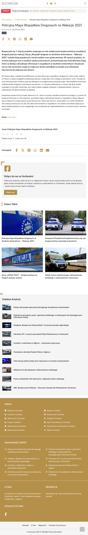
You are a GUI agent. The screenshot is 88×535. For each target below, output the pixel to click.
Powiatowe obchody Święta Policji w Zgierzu (32, 352)
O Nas (33, 525)
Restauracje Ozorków (16, 430)
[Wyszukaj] (55, 4)
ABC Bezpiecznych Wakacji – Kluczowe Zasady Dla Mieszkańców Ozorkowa (45, 388)
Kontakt (49, 496)
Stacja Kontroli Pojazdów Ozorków (61, 426)
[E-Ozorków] (9, 3)
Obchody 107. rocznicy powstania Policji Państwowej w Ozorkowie (41, 334)
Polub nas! (10, 192)
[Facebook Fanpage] (47, 3)
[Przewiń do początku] (82, 529)
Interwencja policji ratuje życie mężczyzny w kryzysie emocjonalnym (41, 361)
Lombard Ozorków (14, 414)
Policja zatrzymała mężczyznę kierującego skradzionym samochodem (41, 307)
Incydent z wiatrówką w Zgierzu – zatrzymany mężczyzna (37, 343)
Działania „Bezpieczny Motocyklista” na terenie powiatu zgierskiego (41, 325)
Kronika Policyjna (21, 20)
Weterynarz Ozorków (16, 418)
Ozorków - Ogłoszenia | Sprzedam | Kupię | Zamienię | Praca (54, 11)
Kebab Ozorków (53, 430)
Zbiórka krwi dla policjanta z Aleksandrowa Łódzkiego (35, 370)
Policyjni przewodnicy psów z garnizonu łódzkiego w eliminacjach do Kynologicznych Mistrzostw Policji (48, 316)
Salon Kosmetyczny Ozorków (58, 422)
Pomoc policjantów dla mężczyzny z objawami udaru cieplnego (39, 379)
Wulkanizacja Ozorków (16, 426)
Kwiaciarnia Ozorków (55, 414)
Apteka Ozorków (53, 411)
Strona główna (7, 20)
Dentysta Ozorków (15, 411)
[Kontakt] (51, 3)
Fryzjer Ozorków (14, 422)
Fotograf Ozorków (54, 418)
